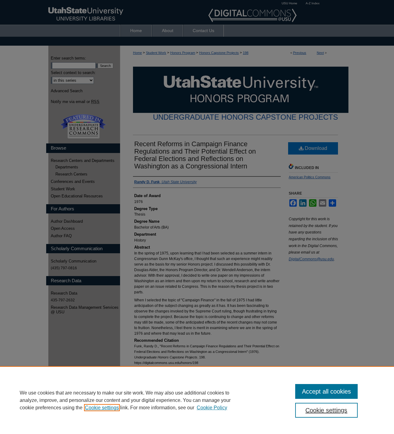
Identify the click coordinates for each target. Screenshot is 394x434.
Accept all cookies (326, 391)
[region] (197, 400)
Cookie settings (102, 407)
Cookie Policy (212, 407)
